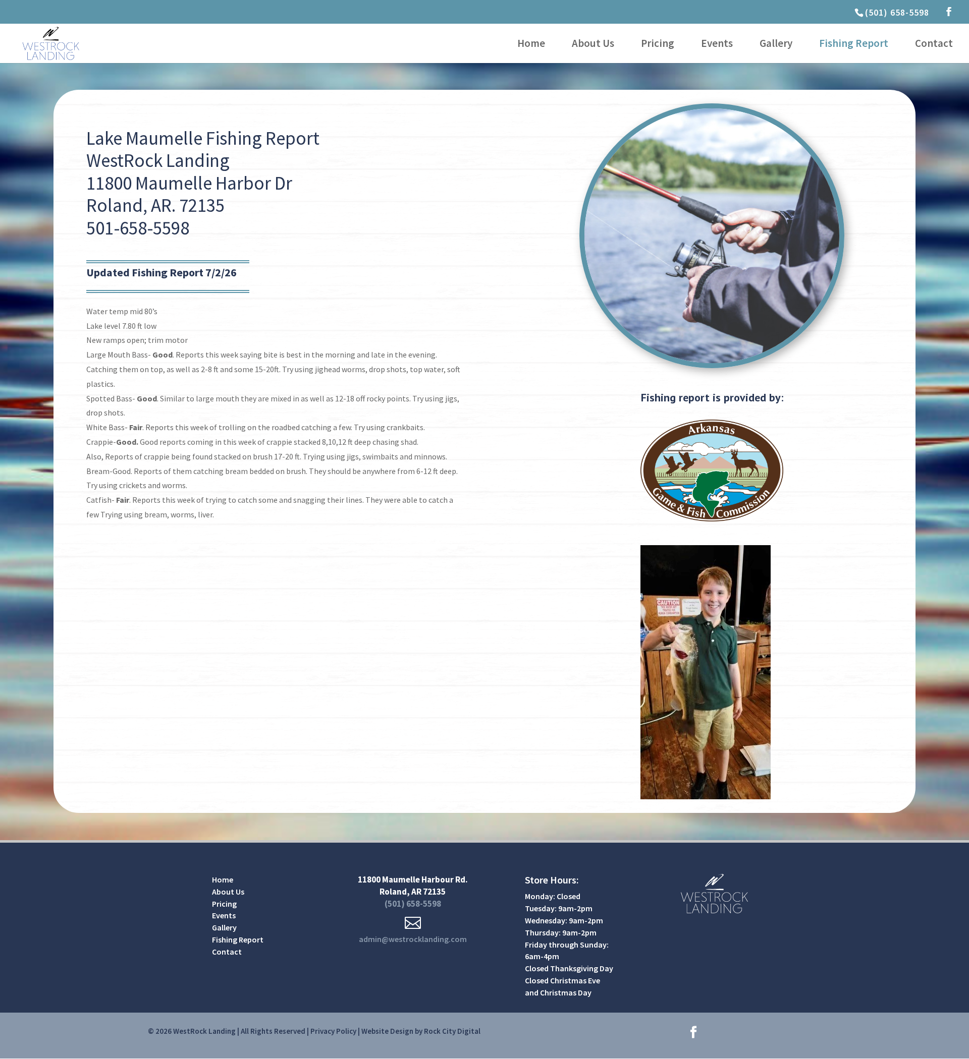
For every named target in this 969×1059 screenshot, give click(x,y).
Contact (934, 45)
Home (531, 45)
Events (717, 45)
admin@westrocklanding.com (413, 939)
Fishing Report (853, 45)
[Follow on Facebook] (693, 1032)
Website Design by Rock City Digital (420, 1031)
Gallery (776, 45)
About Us (593, 45)
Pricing (657, 45)
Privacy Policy (333, 1031)
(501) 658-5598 (897, 12)
